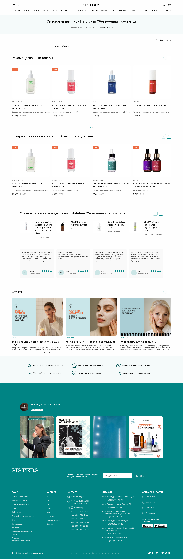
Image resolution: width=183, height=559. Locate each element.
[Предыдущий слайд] (163, 58)
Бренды (50, 524)
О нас (14, 508)
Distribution (150, 508)
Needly (95, 102)
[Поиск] (18, 4)
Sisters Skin (150, 502)
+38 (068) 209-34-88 (114, 533)
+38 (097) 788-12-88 (79, 515)
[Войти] (163, 4)
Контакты (16, 528)
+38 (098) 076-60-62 (114, 541)
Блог (14, 520)
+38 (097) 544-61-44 (114, 524)
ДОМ (45, 10)
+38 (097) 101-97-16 (113, 517)
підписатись (141, 476)
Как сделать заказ (20, 500)
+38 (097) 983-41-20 (79, 519)
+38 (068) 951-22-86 (79, 526)
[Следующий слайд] (169, 58)
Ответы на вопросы (20, 504)
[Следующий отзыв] (161, 213)
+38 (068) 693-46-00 (80, 522)
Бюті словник (17, 524)
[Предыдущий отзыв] (155, 213)
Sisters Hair (150, 497)
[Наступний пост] (159, 437)
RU (13, 5)
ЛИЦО (27, 10)
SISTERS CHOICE (120, 10)
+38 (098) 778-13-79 (114, 500)
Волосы (50, 496)
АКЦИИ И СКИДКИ (100, 10)
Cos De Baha (57, 102)
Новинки (50, 516)
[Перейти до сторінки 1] (90, 127)
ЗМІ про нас (17, 512)
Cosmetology (151, 513)
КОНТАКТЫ (166, 10)
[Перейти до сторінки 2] (92, 127)
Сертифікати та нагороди (23, 516)
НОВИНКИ (65, 10)
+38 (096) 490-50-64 (80, 530)
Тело (49, 504)
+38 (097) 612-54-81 (79, 511)
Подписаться (37, 409)
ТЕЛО (36, 10)
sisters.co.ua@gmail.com (80, 496)
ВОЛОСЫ (16, 10)
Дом (49, 508)
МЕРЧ (54, 10)
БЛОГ (154, 10)
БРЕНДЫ (134, 10)
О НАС (145, 10)
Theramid (137, 102)
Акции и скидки (53, 520)
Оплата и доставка (20, 496)
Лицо (49, 500)
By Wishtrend (17, 102)
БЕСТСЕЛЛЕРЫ (80, 10)
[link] (169, 4)
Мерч (49, 512)
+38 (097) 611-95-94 (113, 507)
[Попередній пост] (24, 437)
